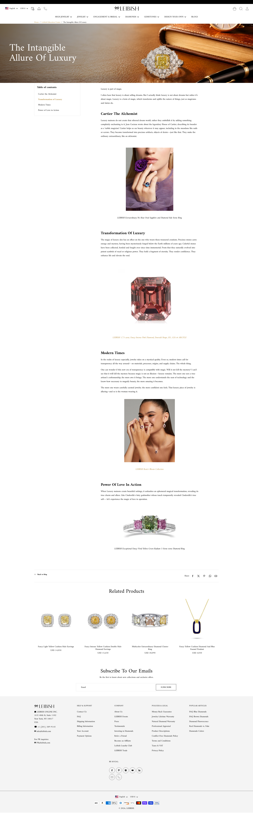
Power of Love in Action (48, 110)
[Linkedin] (139, 770)
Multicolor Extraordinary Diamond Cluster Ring (150, 648)
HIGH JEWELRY (62, 17)
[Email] (112, 777)
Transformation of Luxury (50, 99)
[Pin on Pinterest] (204, 576)
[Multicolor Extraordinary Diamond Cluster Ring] (150, 620)
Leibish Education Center (51, 22)
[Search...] (241, 8)
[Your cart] (234, 8)
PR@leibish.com (43, 743)
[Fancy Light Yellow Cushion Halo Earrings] (56, 620)
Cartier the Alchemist (47, 94)
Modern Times (44, 105)
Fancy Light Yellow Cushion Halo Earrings (56, 646)
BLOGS (194, 17)
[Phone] (119, 777)
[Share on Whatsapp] (210, 576)
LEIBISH (130, 808)
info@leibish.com (44, 731)
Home (36, 22)
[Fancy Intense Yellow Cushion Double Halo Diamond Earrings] (103, 620)
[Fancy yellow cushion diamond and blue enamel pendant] (197, 620)
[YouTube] (132, 770)
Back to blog (42, 574)
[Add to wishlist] (73, 603)
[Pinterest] (119, 770)
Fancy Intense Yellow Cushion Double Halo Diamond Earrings (103, 648)
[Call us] (45, 8)
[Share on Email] (216, 576)
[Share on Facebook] (193, 576)
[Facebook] (112, 770)
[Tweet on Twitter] (198, 576)
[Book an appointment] (33, 8)
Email (83, 687)
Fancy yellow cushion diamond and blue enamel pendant (197, 648)
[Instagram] (126, 770)
